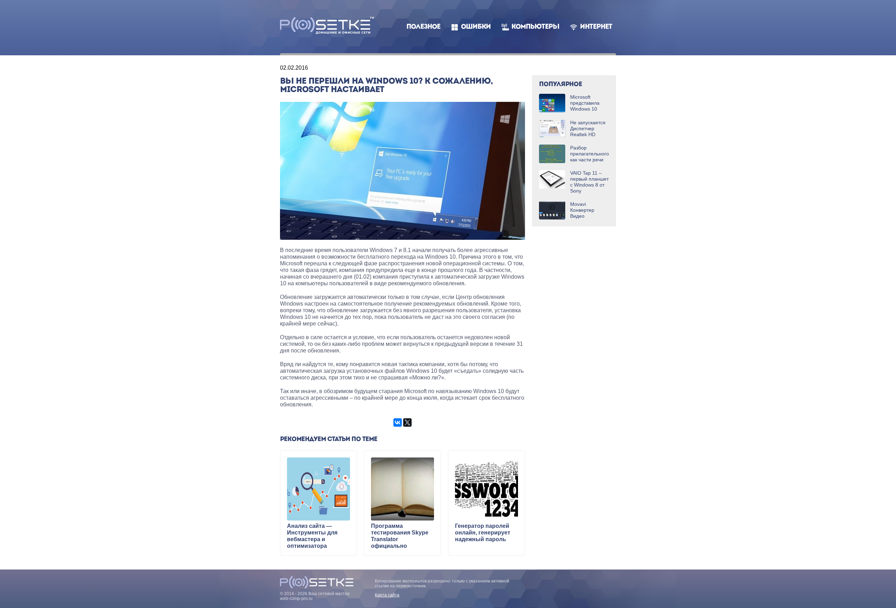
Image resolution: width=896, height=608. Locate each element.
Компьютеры (535, 27)
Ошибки (476, 27)
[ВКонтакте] (397, 422)
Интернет (596, 27)
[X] (407, 422)
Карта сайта (387, 595)
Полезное (423, 27)
